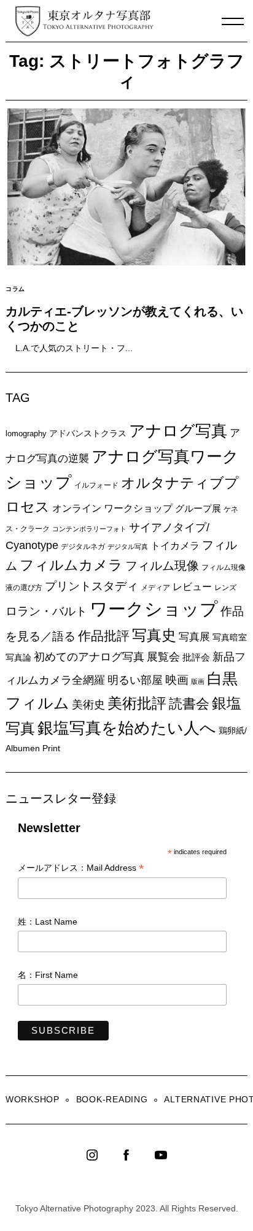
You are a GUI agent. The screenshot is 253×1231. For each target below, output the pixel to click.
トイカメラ (175, 545)
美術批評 (136, 703)
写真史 (154, 635)
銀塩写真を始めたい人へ (126, 728)
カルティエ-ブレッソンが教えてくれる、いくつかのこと (124, 319)
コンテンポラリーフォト (89, 528)
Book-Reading (112, 1099)
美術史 (88, 705)
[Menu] (232, 21)
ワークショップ (154, 609)
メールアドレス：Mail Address (81, 869)
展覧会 (163, 657)
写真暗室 (229, 637)
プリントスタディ (91, 586)
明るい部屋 (135, 680)
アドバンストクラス (87, 433)
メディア (155, 587)
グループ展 (198, 508)
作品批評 (104, 636)
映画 (177, 679)
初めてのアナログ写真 (89, 657)
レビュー (192, 586)
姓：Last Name (47, 921)
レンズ (225, 587)
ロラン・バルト (46, 611)
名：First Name (48, 975)
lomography (26, 433)
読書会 (189, 703)
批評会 (196, 657)
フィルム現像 (162, 565)
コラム (15, 289)
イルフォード (96, 485)
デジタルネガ (83, 546)
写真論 (18, 657)
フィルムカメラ (71, 565)
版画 (197, 681)
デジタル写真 (127, 546)
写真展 (194, 637)
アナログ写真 (178, 430)
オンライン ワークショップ (112, 507)
